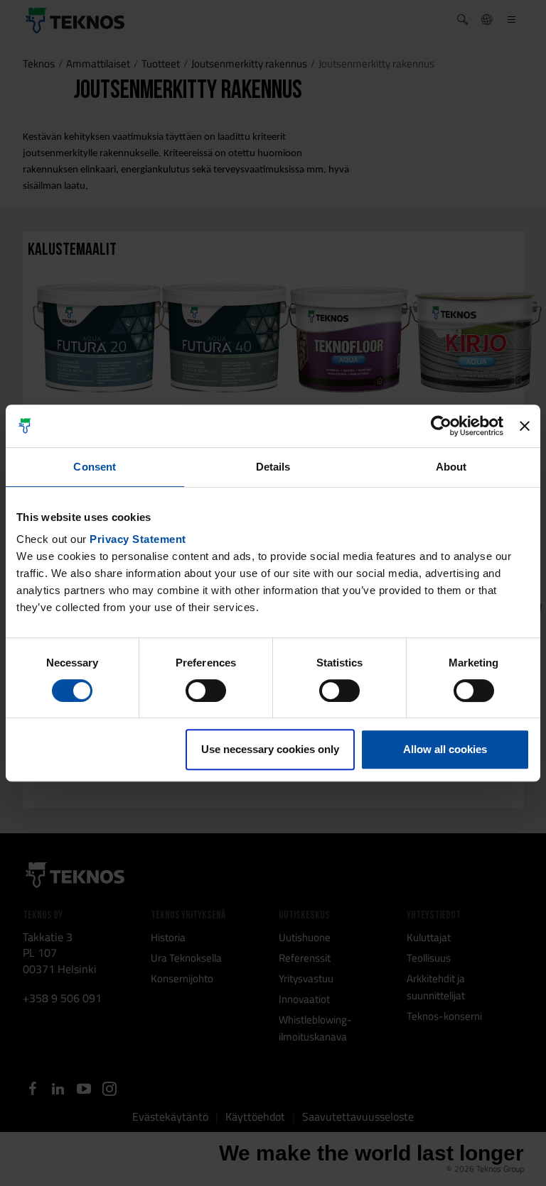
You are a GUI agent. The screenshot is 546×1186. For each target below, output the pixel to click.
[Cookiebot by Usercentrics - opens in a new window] (441, 425)
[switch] (206, 690)
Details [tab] (273, 467)
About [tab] (451, 467)
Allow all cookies (445, 749)
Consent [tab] (94, 467)
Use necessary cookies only (270, 749)
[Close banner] (525, 426)
